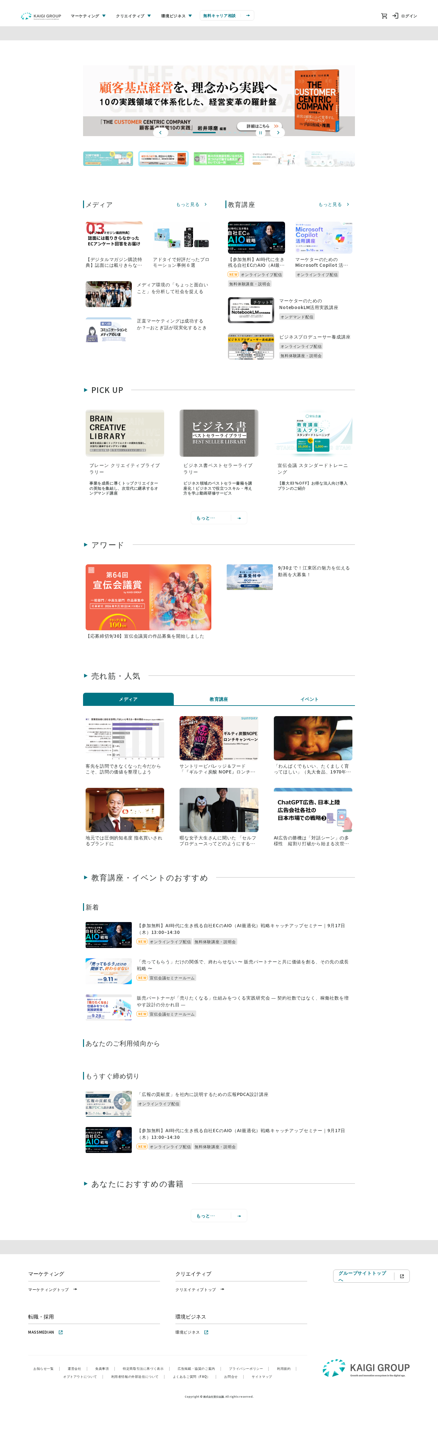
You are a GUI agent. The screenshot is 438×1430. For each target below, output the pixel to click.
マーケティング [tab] (85, 15)
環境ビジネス (187, 1332)
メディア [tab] (128, 699)
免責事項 (105, 1368)
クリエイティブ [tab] (130, 15)
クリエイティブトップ (195, 1289)
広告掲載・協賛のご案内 (199, 1368)
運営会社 (78, 1368)
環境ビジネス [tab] (173, 15)
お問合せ (234, 1376)
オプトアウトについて (83, 1376)
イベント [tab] (309, 699)
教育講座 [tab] (219, 699)
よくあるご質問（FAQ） (195, 1376)
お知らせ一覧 (46, 1368)
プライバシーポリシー (249, 1368)
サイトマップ (262, 1376)
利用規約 (287, 1368)
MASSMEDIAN (41, 1332)
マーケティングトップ (48, 1289)
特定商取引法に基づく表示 (146, 1368)
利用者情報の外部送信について (138, 1376)
